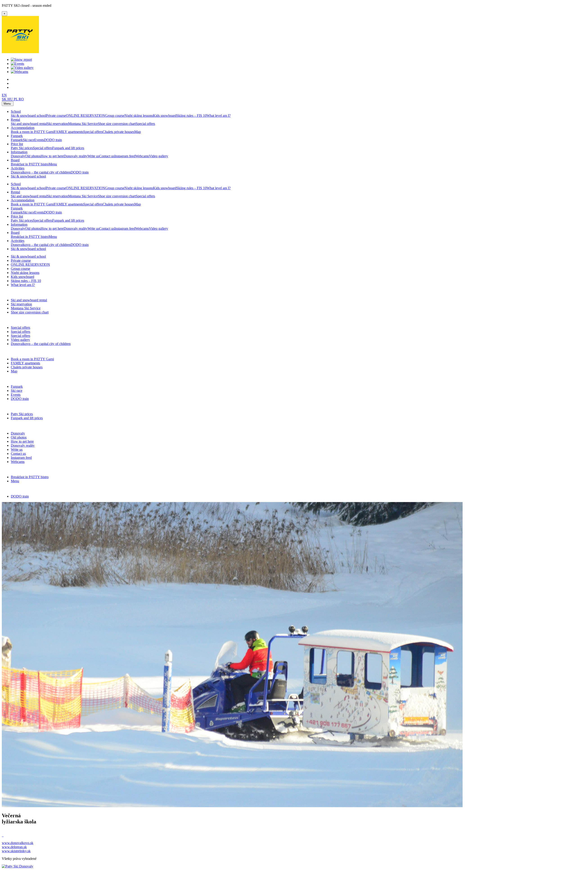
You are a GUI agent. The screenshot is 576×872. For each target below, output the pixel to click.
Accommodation (22, 128)
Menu (53, 164)
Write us (93, 156)
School (16, 111)
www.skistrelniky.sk (16, 851)
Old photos (33, 156)
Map (137, 132)
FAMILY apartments (68, 132)
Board (15, 160)
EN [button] (4, 95)
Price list (17, 144)
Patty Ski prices (22, 148)
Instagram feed (124, 156)
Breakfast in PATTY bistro (30, 164)
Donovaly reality (76, 156)
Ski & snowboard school (28, 115)
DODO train (53, 140)
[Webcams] (19, 72)
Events (39, 140)
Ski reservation (57, 124)
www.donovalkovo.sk (17, 843)
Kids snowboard (164, 115)
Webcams (142, 156)
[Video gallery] (22, 68)
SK (4, 99)
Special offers (145, 124)
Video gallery (158, 156)
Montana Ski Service (83, 124)
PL (16, 99)
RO (21, 99)
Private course (56, 115)
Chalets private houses (118, 132)
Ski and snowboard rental (29, 124)
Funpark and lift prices (68, 148)
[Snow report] (21, 59)
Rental (15, 120)
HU (10, 99)
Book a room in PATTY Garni (32, 132)
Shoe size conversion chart (117, 124)
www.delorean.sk (14, 847)
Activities (17, 168)
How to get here (52, 156)
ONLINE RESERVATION (85, 115)
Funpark (17, 136)
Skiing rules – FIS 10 (191, 115)
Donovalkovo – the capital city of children (41, 172)
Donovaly (18, 156)
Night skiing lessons (138, 115)
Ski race (28, 140)
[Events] (17, 63)
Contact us (106, 156)
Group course (114, 115)
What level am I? (219, 115)
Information (19, 152)
